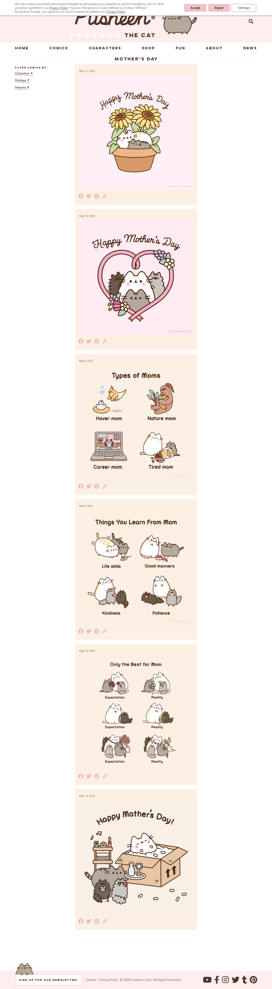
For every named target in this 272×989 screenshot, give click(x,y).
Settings (244, 8)
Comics (58, 48)
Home (22, 48)
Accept (195, 8)
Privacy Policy (108, 980)
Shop (148, 48)
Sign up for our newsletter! (48, 980)
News (250, 48)
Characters (105, 48)
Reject (219, 8)
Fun (180, 48)
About (214, 48)
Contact (91, 980)
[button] (251, 21)
